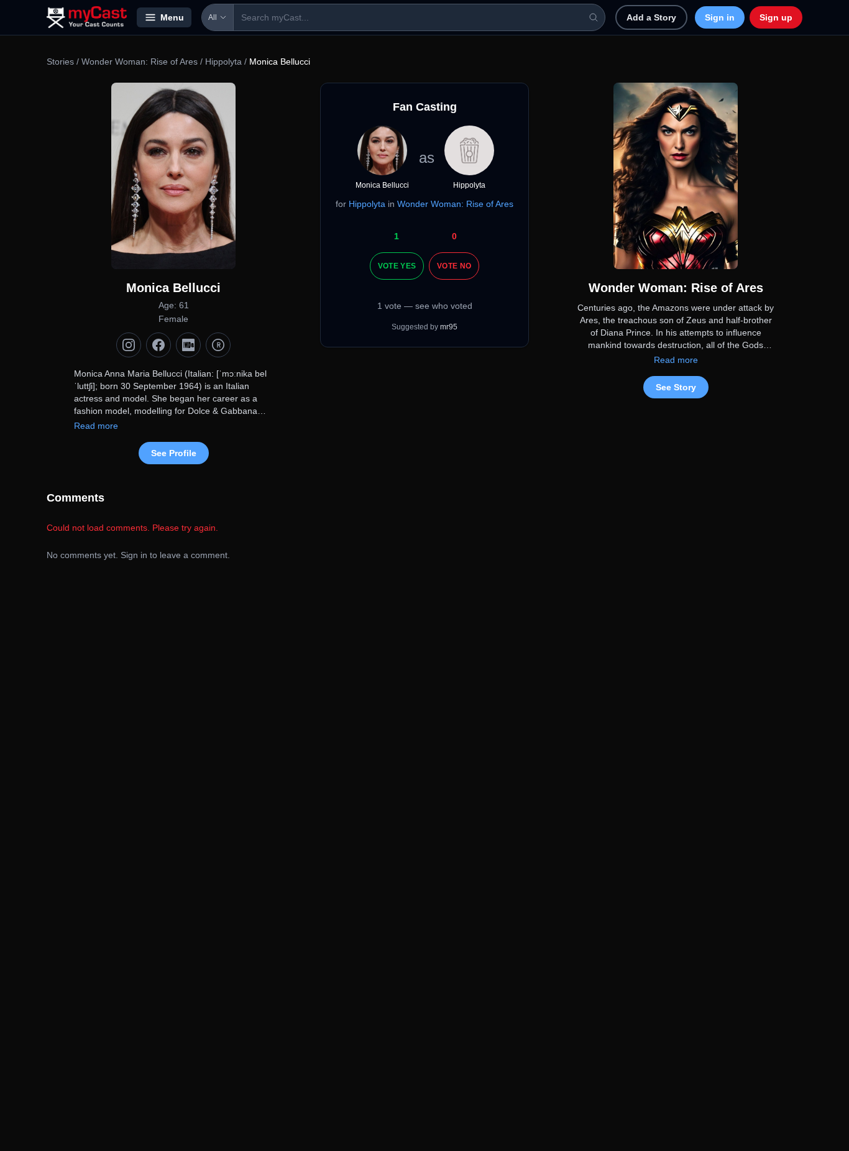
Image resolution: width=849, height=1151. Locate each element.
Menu (172, 17)
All (212, 17)
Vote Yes (397, 266)
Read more (96, 426)
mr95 (448, 327)
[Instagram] (128, 344)
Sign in (720, 17)
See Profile (173, 453)
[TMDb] (218, 344)
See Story (676, 387)
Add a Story (651, 17)
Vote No (454, 266)
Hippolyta (223, 61)
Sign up (776, 17)
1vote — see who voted (424, 306)
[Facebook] (158, 344)
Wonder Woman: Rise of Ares (139, 61)
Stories (60, 61)
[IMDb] (188, 344)
